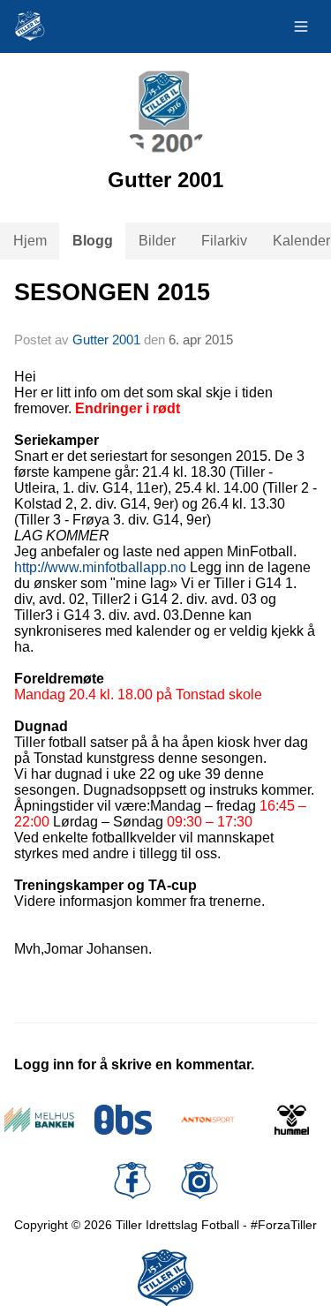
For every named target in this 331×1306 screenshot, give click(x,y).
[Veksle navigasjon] (301, 26)
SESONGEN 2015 (112, 292)
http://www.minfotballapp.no (100, 567)
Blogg (92, 240)
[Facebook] (132, 1180)
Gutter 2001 (106, 339)
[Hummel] (291, 1120)
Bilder (157, 240)
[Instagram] (199, 1180)
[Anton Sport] (208, 1120)
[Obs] (123, 1120)
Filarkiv (224, 240)
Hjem (30, 240)
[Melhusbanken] (39, 1120)
